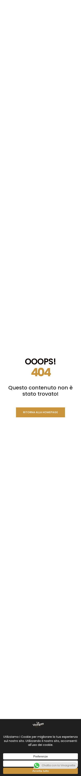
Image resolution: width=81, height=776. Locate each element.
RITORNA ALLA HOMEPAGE (40, 412)
